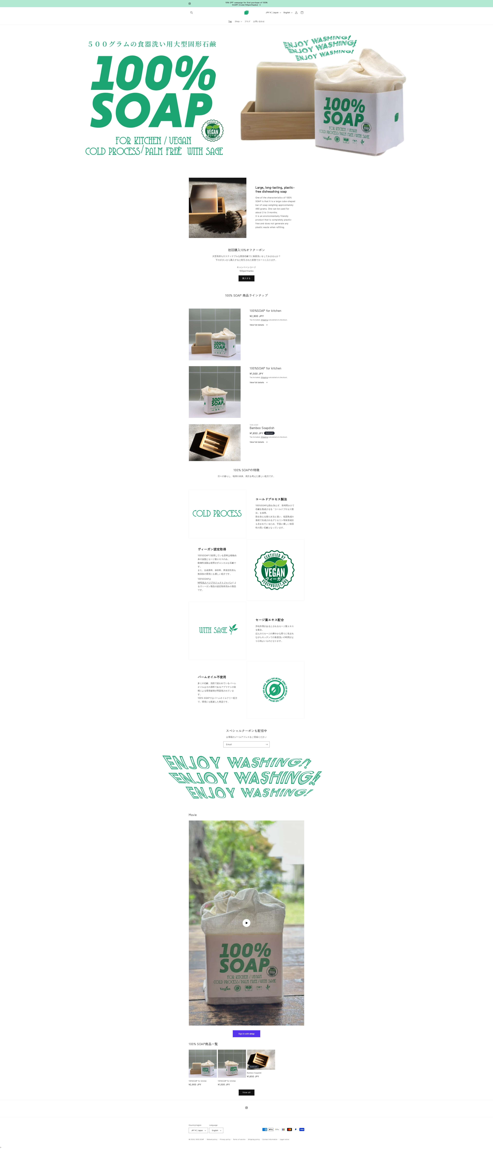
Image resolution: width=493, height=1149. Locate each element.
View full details (257, 325)
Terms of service (239, 1139)
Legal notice (284, 1139)
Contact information (269, 1139)
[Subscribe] (266, 744)
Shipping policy (254, 1139)
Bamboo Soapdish (254, 1073)
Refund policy (212, 1139)
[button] (191, 12)
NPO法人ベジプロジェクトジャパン (215, 582)
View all (247, 1092)
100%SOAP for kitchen (198, 1081)
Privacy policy (225, 1139)
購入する (246, 278)
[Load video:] (246, 923)
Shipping (264, 320)
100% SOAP (200, 1139)
